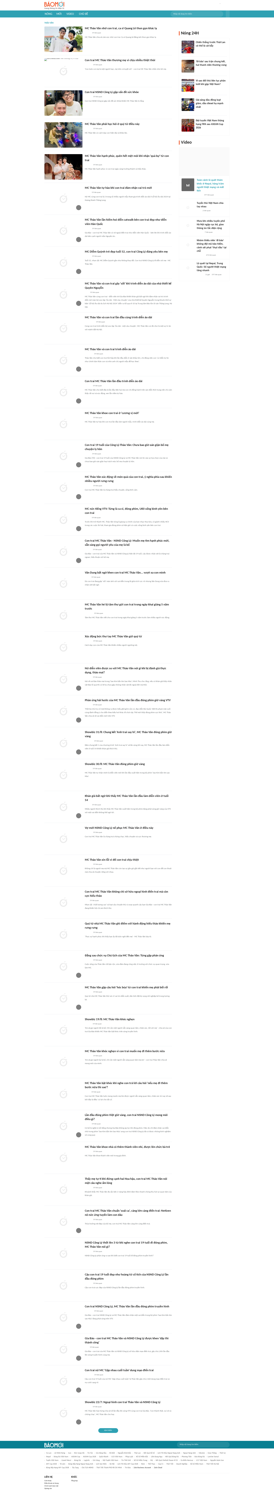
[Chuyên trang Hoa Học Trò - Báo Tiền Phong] (86, 901)
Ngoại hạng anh (189, 1453)
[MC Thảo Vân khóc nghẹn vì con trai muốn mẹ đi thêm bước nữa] (63, 1062)
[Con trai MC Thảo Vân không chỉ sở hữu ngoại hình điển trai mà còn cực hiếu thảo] (63, 902)
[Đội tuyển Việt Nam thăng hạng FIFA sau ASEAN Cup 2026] (188, 125)
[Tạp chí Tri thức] (198, 50)
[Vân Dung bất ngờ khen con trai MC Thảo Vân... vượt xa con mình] (63, 583)
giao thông (212, 1453)
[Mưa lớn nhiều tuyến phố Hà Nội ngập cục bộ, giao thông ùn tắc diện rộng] (188, 225)
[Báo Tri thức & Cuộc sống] (88, 1375)
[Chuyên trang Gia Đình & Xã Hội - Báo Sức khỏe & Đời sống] (88, 386)
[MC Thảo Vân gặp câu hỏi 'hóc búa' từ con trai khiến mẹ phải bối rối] (63, 998)
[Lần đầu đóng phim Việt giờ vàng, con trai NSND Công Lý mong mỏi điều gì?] (63, 1126)
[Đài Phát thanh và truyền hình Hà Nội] (200, 275)
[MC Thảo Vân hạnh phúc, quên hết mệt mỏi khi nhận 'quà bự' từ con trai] (63, 167)
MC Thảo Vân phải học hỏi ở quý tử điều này (112, 124)
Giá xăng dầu (101, 1453)
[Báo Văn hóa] (198, 132)
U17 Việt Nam (201, 1460)
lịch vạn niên (101, 1464)
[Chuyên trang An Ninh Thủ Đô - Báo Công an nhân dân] (86, 293)
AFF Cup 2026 (51, 1464)
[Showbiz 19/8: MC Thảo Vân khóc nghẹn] (63, 1030)
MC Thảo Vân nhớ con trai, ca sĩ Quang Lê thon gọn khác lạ (121, 28)
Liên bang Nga (156, 1457)
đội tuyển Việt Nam (110, 1460)
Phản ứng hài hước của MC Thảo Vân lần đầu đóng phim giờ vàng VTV (128, 700)
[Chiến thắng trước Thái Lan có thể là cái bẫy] (188, 47)
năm (143, 1464)
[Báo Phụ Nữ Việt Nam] (89, 322)
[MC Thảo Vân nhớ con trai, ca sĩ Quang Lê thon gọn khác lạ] (63, 39)
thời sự (223, 1453)
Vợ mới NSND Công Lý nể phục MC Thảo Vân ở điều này (119, 828)
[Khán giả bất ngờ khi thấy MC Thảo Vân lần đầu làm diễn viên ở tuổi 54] (63, 807)
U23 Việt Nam (116, 1457)
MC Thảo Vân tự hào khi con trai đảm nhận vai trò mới (118, 188)
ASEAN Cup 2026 (89, 1457)
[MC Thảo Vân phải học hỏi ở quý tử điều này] (63, 135)
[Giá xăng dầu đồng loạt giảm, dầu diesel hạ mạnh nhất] (188, 104)
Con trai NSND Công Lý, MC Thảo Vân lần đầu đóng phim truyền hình (127, 1306)
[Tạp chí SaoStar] (88, 65)
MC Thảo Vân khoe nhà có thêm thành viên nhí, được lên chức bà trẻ (127, 1147)
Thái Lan (137, 1453)
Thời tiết (169, 1464)
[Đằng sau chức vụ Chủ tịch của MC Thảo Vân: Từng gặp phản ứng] (63, 966)
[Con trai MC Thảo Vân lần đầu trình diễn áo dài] (63, 392)
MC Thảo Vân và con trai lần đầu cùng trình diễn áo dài (118, 317)
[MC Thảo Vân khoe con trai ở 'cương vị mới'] (63, 424)
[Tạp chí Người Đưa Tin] (87, 193)
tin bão (128, 1468)
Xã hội (112, 1464)
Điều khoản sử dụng (51, 1483)
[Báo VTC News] (88, 354)
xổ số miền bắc (142, 1457)
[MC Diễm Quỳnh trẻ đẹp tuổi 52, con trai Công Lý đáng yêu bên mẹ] (63, 262)
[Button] (228, 13)
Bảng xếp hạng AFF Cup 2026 (57, 1468)
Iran (69, 1453)
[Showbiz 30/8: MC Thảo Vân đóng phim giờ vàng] (63, 775)
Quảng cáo (48, 1488)
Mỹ (151, 1460)
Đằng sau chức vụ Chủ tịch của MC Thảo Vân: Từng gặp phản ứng (124, 955)
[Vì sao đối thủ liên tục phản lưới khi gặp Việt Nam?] (188, 85)
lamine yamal (213, 1457)
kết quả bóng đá (172, 1457)
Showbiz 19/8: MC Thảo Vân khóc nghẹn (109, 1019)
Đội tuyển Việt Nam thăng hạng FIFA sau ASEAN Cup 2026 (210, 124)
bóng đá (77, 1460)
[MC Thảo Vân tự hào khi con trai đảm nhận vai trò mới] (63, 198)
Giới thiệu (48, 1481)
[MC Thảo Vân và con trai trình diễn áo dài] (63, 360)
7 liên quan (209, 232)
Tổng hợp (74, 1481)
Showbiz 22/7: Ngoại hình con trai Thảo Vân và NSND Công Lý (122, 1402)
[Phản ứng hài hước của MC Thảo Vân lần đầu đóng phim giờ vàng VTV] (63, 711)
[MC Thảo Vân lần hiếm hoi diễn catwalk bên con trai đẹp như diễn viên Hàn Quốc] (63, 230)
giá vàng (96, 1460)
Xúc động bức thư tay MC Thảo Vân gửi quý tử (113, 636)
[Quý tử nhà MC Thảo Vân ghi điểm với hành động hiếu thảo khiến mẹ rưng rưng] (63, 934)
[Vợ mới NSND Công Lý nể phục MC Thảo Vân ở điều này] (63, 838)
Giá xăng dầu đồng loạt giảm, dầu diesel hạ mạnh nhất (209, 103)
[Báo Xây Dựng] (199, 69)
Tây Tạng (75, 1468)
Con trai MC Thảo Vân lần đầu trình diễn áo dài (113, 381)
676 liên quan (211, 255)
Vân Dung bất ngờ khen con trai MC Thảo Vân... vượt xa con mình (125, 572)
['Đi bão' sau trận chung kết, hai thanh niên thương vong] (188, 66)
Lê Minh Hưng (59, 1453)
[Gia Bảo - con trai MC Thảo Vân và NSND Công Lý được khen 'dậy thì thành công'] (63, 1349)
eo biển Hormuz (187, 1460)
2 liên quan (207, 211)
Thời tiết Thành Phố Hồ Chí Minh (109, 1468)
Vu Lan (48, 1453)
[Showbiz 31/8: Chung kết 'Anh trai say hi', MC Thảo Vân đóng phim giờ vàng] (63, 743)
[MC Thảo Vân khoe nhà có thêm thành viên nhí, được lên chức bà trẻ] (63, 1158)
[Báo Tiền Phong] (88, 769)
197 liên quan (209, 195)
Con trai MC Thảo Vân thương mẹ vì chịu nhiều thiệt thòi (120, 60)
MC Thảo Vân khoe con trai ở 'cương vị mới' (112, 413)
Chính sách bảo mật (51, 1486)
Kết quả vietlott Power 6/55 (167, 1460)
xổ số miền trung (140, 1460)
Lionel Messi (66, 1460)
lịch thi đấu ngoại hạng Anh (169, 1453)
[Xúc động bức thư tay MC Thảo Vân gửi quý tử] (63, 647)
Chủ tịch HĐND (87, 1468)
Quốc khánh (103, 1457)
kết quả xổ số (149, 1453)
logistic (87, 1460)
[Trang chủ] (54, 5)
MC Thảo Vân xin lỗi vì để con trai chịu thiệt (112, 859)
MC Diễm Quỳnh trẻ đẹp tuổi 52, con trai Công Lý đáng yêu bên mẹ (126, 251)
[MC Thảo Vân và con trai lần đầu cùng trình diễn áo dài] (63, 328)
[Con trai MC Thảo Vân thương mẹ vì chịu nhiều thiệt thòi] (63, 71)
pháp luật (129, 1457)
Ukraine (202, 1453)
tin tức (90, 1453)
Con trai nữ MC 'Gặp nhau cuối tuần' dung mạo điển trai (119, 1370)
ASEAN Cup (75, 1457)
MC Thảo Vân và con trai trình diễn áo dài (110, 349)
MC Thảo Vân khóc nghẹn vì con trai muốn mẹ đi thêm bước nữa (125, 1051)
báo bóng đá (200, 1457)
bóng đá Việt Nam (61, 1457)
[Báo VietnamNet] (87, 33)
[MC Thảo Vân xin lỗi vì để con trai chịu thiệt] (63, 870)
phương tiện (187, 1457)
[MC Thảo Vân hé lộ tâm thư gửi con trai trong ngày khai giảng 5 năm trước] (63, 615)
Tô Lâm (62, 1464)
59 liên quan (96, 33)
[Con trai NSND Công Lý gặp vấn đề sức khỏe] (63, 103)
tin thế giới (126, 1460)
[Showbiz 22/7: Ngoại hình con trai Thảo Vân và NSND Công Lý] (63, 1413)
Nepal (48, 1457)
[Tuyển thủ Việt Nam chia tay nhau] (188, 207)
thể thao (151, 1464)
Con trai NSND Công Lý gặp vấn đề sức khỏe (112, 92)
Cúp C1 (160, 1464)
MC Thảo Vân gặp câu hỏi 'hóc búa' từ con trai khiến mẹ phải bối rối (126, 987)
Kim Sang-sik (79, 1453)
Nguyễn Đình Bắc (124, 1453)
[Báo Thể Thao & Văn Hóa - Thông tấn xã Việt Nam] (87, 577)
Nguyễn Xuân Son (217, 1460)
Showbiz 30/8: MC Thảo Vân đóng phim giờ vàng (115, 764)
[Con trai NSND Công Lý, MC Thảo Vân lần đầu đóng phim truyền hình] (63, 1317)
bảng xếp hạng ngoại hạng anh (80, 1464)
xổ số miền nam (196, 1464)
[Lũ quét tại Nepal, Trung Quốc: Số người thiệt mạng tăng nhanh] (188, 268)
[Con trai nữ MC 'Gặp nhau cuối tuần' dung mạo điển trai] (63, 1381)
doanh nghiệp (181, 1464)
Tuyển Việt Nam (52, 1460)
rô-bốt (112, 1453)
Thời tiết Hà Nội (212, 1464)
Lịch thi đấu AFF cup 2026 (127, 1464)
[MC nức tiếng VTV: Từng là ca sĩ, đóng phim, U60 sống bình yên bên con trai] (63, 519)
